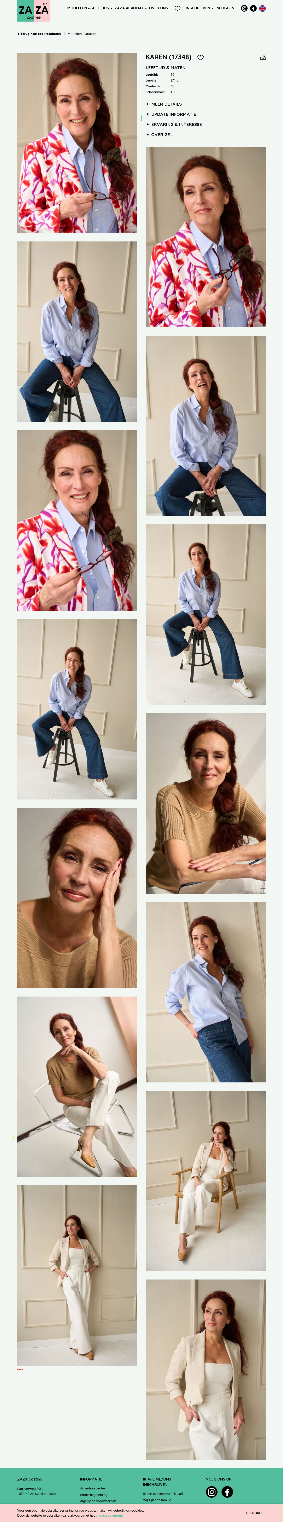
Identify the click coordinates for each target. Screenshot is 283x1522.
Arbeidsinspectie (92, 1488)
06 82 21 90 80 (28, 1498)
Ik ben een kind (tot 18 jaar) (163, 1494)
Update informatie (173, 114)
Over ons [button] (158, 8)
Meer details (166, 104)
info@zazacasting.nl (31, 1503)
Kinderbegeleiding (93, 1495)
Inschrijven (198, 8)
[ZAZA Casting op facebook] (227, 1492)
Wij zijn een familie (157, 1500)
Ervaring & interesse (176, 124)
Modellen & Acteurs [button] (88, 8)
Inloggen (224, 8)
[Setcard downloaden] (263, 57)
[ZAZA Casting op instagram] (212, 1492)
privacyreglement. (109, 1515)
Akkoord (254, 1513)
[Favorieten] (177, 8)
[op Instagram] (244, 8)
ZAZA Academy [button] (129, 8)
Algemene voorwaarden (98, 1501)
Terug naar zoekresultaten (41, 34)
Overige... (161, 134)
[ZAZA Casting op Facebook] (253, 8)
